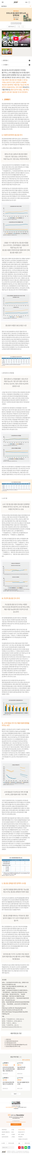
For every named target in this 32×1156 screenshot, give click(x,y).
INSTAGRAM (22, 1147)
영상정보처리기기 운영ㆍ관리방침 (21, 1133)
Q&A (19, 1143)
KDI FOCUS (3, 6)
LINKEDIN (29, 1147)
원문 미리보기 (11, 26)
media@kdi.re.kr (26, 1151)
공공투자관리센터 (5, 1136)
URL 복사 (16, 23)
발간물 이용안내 (23, 26)
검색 (29, 2)
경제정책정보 (4, 1129)
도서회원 (13, 1134)
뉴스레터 (3, 1143)
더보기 (15, 1094)
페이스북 (14, 23)
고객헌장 (13, 1136)
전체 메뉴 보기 (2, 2)
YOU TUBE (19, 1147)
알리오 (12, 1132)
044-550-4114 (20, 1151)
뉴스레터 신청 (15, 1124)
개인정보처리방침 (21, 1129)
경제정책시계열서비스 (6, 1132)
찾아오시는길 (27, 1143)
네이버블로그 (12, 23)
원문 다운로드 (19, 26)
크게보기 (18, 23)
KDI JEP (3, 1134)
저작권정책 (20, 1136)
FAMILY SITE (4, 1147)
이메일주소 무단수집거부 (22, 1139)
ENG (26, 2)
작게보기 (20, 23)
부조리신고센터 (11, 1143)
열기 (16, 60)
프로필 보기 (16, 19)
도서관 (12, 1129)
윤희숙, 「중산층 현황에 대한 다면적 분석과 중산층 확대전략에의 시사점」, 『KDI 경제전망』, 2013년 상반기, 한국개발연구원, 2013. (15, 1004)
